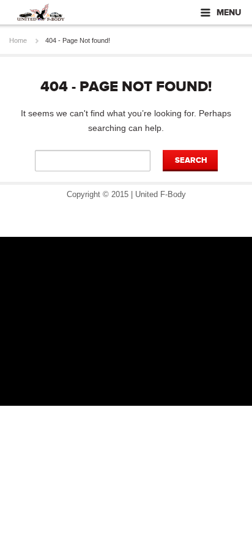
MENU (229, 12)
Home (18, 40)
